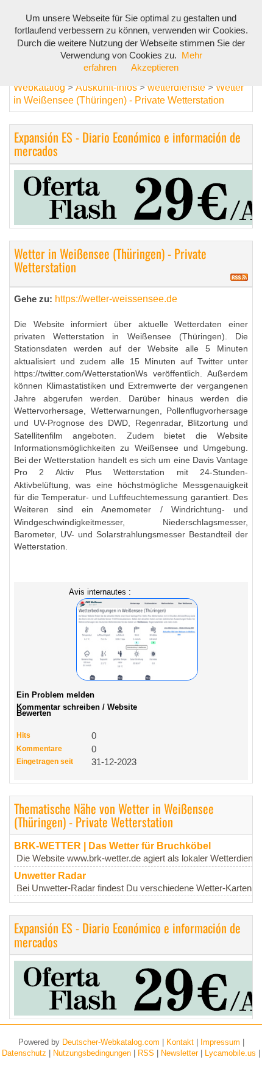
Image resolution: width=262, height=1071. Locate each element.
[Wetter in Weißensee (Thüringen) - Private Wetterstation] (131, 639)
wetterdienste (176, 87)
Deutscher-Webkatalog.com (111, 1042)
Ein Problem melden (55, 694)
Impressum (220, 1042)
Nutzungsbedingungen (92, 1053)
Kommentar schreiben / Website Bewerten (76, 710)
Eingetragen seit (44, 761)
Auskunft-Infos (106, 87)
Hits (23, 735)
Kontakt (180, 1042)
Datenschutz (24, 1053)
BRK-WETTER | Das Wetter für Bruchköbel (112, 846)
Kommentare (39, 748)
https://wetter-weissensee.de (116, 299)
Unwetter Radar (50, 876)
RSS (146, 1053)
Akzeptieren (155, 67)
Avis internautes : (100, 591)
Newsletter (179, 1053)
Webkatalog (39, 87)
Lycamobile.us (230, 1053)
